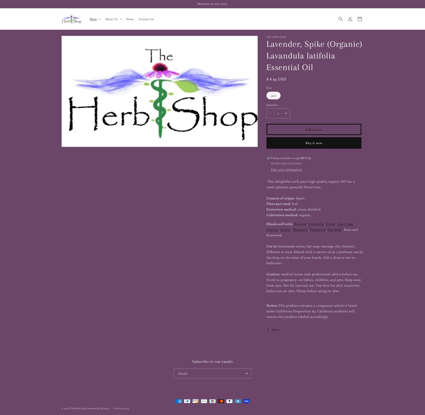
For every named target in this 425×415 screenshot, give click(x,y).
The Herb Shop (78, 408)
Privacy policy (121, 408)
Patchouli (335, 229)
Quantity (272, 105)
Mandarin (300, 229)
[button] (95, 18)
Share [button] (275, 329)
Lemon (285, 229)
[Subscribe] (246, 373)
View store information (286, 169)
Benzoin (300, 224)
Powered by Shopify (98, 408)
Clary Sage (345, 224)
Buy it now (314, 143)
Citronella (316, 224)
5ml (273, 96)
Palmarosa (318, 229)
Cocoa (330, 224)
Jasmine (272, 229)
